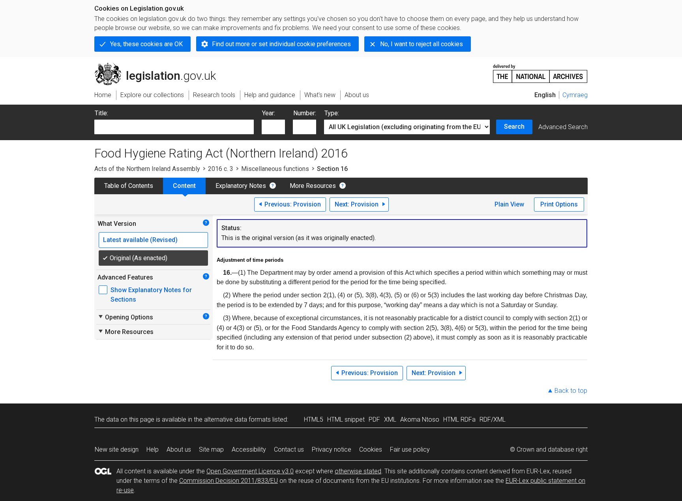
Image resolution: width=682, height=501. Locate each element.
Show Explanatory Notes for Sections (151, 294)
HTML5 (313, 419)
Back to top (571, 390)
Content (184, 186)
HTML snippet (346, 419)
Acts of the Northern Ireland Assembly (147, 169)
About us (179, 449)
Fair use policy (410, 449)
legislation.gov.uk (159, 66)
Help (152, 449)
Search (514, 126)
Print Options (559, 204)
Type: (331, 113)
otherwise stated (358, 471)
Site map (211, 449)
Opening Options (125, 317)
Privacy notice (331, 449)
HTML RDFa (459, 419)
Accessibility (249, 449)
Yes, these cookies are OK (146, 44)
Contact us (289, 449)
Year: (268, 113)
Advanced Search (563, 127)
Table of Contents (128, 186)
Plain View (509, 204)
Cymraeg (575, 95)
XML (390, 419)
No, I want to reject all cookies (421, 44)
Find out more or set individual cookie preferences (281, 44)
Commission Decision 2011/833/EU (228, 480)
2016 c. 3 (220, 169)
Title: (101, 113)
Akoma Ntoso (419, 419)
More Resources (313, 186)
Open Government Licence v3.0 (250, 471)
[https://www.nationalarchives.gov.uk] (540, 70)
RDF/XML (493, 419)
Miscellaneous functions (275, 169)
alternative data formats (237, 419)
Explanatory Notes (240, 186)
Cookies (370, 449)
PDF (374, 419)
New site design (117, 449)
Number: (304, 113)
